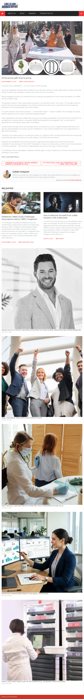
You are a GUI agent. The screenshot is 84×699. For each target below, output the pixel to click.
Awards (32, 13)
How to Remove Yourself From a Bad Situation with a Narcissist (60, 216)
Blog (22, 13)
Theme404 (13, 697)
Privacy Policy (46, 13)
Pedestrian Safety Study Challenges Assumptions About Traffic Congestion (19, 218)
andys (61, 238)
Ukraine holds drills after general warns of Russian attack (21, 163)
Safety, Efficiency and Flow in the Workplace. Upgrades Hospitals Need (34, 681)
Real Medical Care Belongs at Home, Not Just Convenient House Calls (32, 506)
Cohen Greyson (28, 81)
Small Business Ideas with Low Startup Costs (22, 418)
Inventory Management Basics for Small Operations (25, 594)
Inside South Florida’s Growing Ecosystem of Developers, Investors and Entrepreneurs (41, 330)
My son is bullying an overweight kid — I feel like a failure (60, 163)
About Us (11, 13)
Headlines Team (27, 242)
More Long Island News (10, 157)
